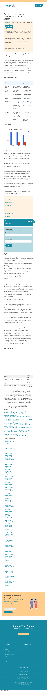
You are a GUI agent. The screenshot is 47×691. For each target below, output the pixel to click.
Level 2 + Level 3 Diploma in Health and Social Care (9, 497)
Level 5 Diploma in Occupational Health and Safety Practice (9, 502)
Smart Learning (8, 647)
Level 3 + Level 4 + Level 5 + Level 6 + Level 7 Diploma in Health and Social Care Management (9, 520)
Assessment (7, 208)
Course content (8, 205)
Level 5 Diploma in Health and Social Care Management (9, 448)
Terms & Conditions (8, 658)
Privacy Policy (7, 659)
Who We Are (7, 644)
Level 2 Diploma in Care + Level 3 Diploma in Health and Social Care (10, 571)
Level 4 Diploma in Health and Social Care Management (9, 468)
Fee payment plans (9, 213)
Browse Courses (9, 608)
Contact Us (7, 651)
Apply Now (39, 5)
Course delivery (8, 199)
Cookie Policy (7, 661)
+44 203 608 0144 (25, 1)
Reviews (6, 656)
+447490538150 (33, 1)
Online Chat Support (29, 647)
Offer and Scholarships (9, 654)
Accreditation (7, 216)
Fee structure (8, 210)
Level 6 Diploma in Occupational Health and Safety (9, 540)
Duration (6, 197)
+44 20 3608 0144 (23, 667)
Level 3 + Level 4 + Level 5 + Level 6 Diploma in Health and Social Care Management (9, 559)
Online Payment (40, 1)
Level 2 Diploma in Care (10, 441)
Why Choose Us (8, 646)
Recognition (7, 649)
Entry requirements (9, 202)
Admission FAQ (28, 644)
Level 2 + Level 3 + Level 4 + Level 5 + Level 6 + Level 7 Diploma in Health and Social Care (9, 458)
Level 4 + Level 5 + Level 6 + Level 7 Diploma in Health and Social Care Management (9, 528)
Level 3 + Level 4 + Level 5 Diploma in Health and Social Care (9, 486)
